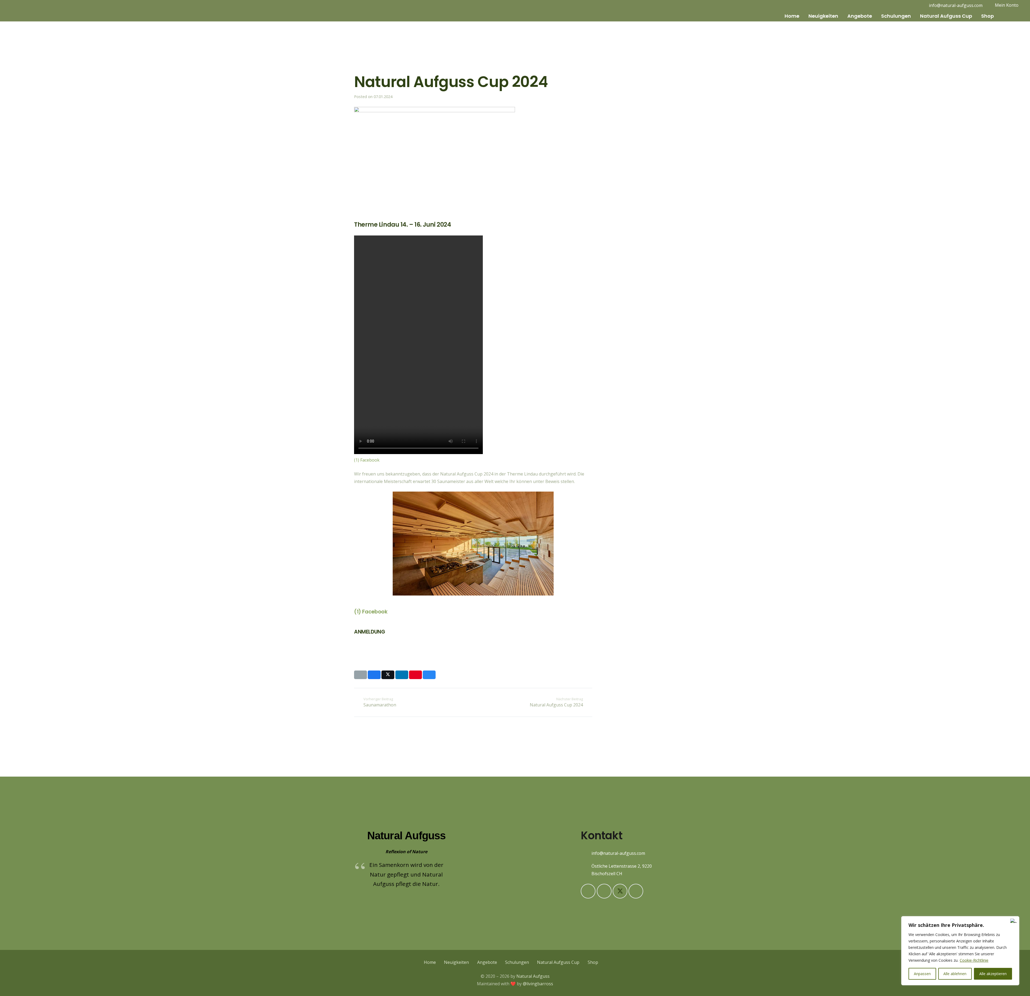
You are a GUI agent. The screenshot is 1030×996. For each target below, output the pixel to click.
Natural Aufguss (533, 976)
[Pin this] (415, 675)
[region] (960, 950)
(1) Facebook (367, 460)
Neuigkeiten (456, 962)
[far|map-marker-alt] (586, 870)
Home (430, 962)
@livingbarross (538, 984)
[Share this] (374, 675)
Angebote (487, 962)
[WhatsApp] (635, 891)
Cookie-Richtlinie (974, 960)
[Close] (1013, 921)
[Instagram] (905, 5)
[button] (802, 16)
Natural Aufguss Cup (558, 962)
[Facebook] (913, 5)
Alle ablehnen (954, 973)
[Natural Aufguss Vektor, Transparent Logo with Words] (32, 10)
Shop (593, 962)
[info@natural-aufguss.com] (586, 853)
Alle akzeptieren (993, 973)
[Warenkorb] (1004, 16)
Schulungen (517, 962)
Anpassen (922, 973)
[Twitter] (620, 891)
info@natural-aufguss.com (618, 853)
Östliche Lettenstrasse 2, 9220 (621, 866)
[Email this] (360, 675)
